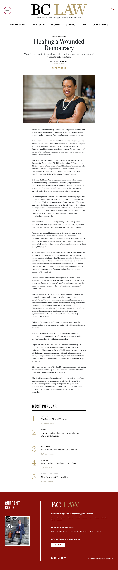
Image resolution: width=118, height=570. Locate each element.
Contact (99, 532)
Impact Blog (83, 532)
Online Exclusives (59, 36)
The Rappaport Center (49, 474)
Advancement (74, 532)
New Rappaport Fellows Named (56, 477)
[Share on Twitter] (56, 68)
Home (53, 518)
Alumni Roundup (47, 416)
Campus (70, 25)
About (53, 520)
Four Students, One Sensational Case (58, 463)
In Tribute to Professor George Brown (59, 449)
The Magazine (18, 25)
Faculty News (46, 446)
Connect (59, 520)
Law (83, 25)
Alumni (55, 25)
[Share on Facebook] (52, 68)
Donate (92, 532)
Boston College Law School (59, 532)
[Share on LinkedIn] (59, 68)
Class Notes (100, 25)
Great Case (45, 460)
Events (43, 430)
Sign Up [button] (58, 545)
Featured (39, 25)
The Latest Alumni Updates (54, 419)
